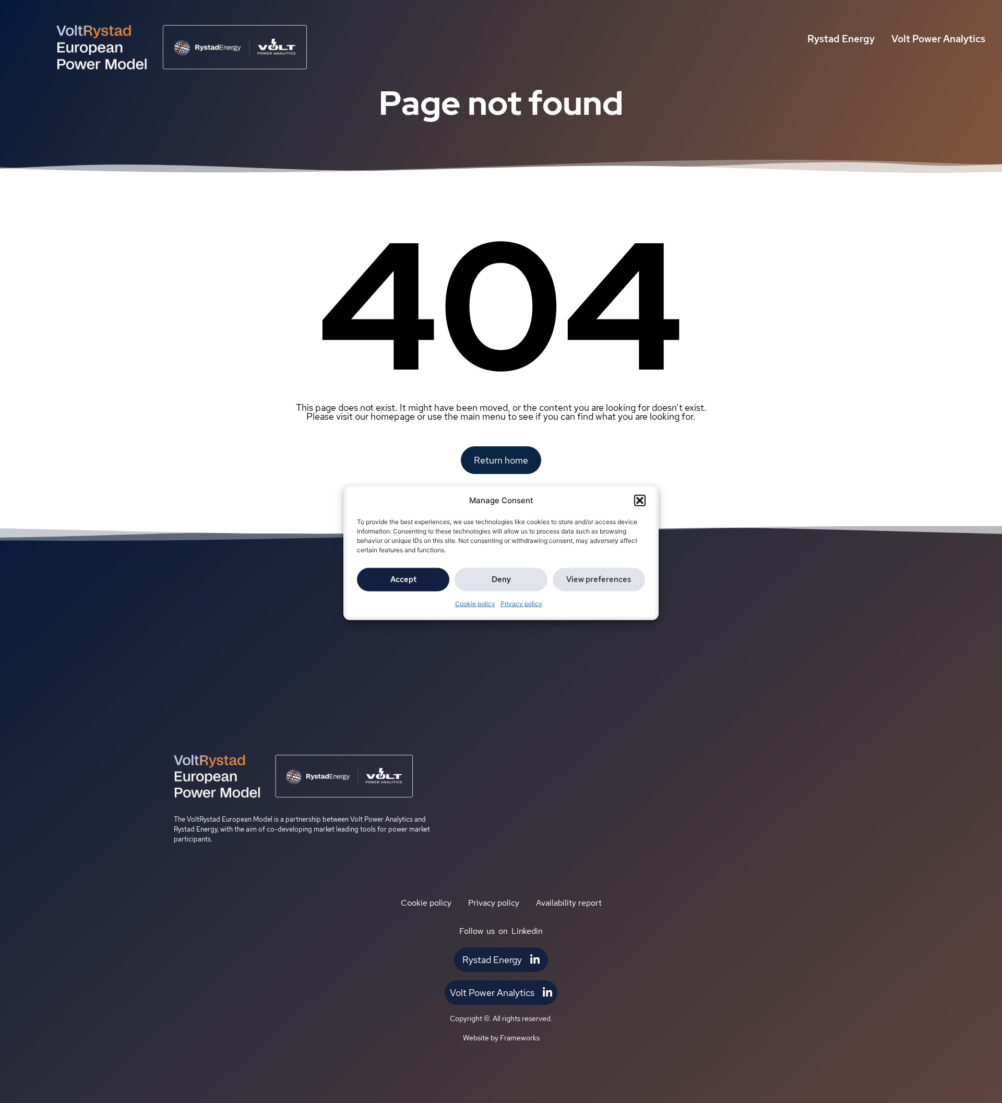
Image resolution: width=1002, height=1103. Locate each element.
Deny (501, 579)
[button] (640, 500)
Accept (403, 579)
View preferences (598, 579)
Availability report (569, 902)
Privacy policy (521, 603)
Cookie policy (475, 603)
